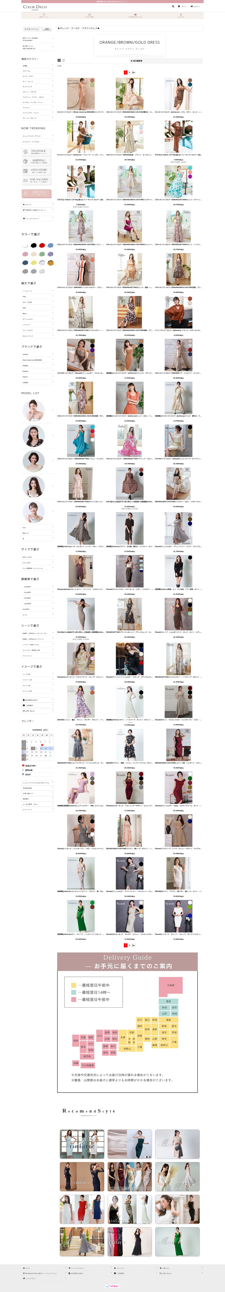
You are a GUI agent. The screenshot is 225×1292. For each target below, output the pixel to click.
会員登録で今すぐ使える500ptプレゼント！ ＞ (112, 1)
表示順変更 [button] (137, 61)
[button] (173, 6)
